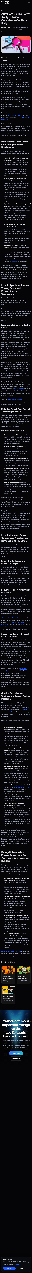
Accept (9, 1268)
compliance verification (14, 115)
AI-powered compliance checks (11, 618)
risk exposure (13, 261)
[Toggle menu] (29, 2)
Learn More (16, 1058)
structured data (19, 388)
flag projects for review (21, 787)
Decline (22, 1268)
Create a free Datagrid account (11, 951)
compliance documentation (15, 399)
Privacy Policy (17, 1264)
